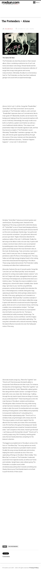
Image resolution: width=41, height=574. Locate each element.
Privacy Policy (34, 567)
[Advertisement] (20, 496)
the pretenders (13, 546)
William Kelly (9, 29)
